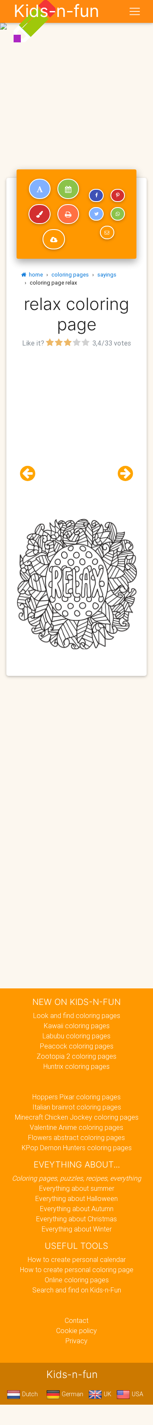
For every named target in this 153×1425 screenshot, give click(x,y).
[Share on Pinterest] (117, 195)
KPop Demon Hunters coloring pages (77, 1147)
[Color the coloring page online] (39, 214)
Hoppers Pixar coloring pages (76, 1097)
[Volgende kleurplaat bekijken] (122, 473)
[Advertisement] (76, 79)
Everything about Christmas (76, 1219)
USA (136, 1394)
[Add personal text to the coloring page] (40, 189)
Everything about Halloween (76, 1198)
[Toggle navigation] (134, 11)
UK (106, 1394)
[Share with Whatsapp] (117, 214)
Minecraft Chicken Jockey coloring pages (77, 1117)
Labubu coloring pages (76, 1036)
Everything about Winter (77, 1229)
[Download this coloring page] (53, 239)
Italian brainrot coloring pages (76, 1107)
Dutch (29, 1394)
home (34, 274)
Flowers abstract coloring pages (76, 1137)
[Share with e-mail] (107, 232)
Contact (76, 1320)
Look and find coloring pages (76, 1015)
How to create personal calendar (77, 1259)
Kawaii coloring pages (77, 1025)
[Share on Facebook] (96, 195)
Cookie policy (76, 1330)
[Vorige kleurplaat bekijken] (31, 473)
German (71, 1394)
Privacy (76, 1340)
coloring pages (70, 274)
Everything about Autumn (76, 1208)
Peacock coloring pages (76, 1046)
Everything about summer (76, 1188)
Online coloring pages (77, 1280)
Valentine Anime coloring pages (76, 1127)
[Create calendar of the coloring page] (68, 189)
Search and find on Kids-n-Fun (76, 1290)
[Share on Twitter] (96, 214)
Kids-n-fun (56, 11)
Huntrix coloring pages (76, 1066)
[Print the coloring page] (68, 214)
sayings (106, 274)
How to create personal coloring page (76, 1269)
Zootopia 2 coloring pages (76, 1056)
